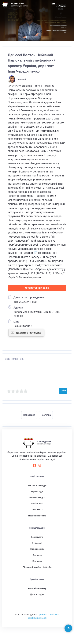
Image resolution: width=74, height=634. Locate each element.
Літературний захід (37, 287)
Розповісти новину (37, 588)
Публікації (37, 543)
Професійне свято (37, 516)
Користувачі (37, 537)
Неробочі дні (37, 491)
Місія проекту (37, 549)
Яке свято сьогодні (37, 485)
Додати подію (37, 594)
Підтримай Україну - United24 (37, 567)
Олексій (22, 79)
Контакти (37, 555)
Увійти (62, 6)
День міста (37, 509)
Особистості (37, 503)
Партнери (37, 561)
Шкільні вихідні (37, 497)
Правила (42, 614)
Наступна (46, 415)
